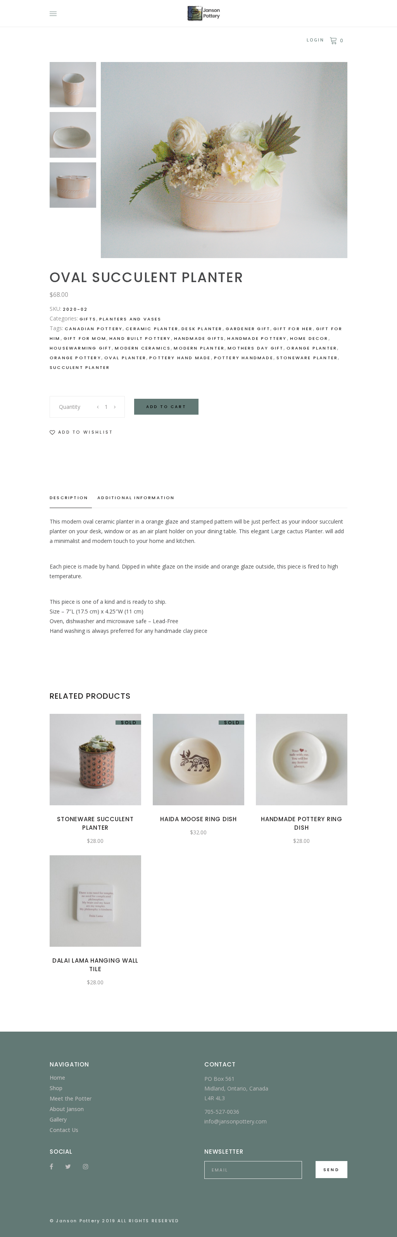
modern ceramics (143, 348)
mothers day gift (255, 348)
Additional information (135, 497)
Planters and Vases (130, 319)
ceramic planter (152, 329)
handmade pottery (257, 338)
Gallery (58, 1119)
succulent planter (80, 367)
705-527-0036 (221, 1111)
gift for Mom (85, 338)
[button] (81, 432)
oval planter (125, 358)
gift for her (292, 329)
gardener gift (248, 329)
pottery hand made (180, 358)
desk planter (201, 329)
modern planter (199, 348)
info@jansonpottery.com (235, 1121)
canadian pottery (94, 329)
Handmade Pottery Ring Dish (301, 823)
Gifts (87, 319)
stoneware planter (307, 358)
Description (69, 497)
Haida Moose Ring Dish (198, 819)
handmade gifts (199, 338)
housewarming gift (81, 348)
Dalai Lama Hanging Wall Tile (95, 964)
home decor (309, 338)
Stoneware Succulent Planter (95, 823)
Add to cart (166, 407)
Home (57, 1077)
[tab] (71, 498)
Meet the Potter (70, 1098)
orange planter (312, 348)
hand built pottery (140, 338)
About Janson (67, 1109)
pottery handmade (243, 358)
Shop (56, 1088)
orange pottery (75, 358)
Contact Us (64, 1130)
